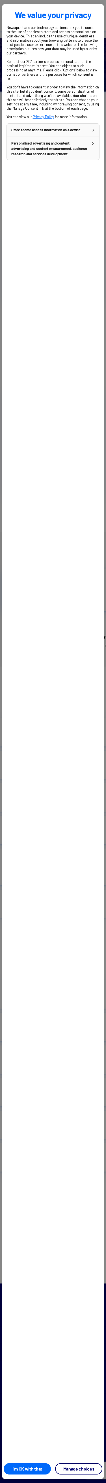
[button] (53, 130)
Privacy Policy (43, 116)
